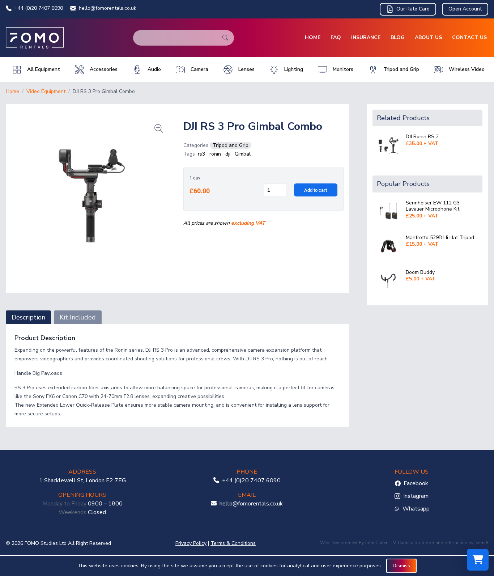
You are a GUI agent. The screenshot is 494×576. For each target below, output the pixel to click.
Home (312, 37)
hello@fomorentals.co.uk (107, 8)
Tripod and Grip (230, 145)
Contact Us (469, 37)
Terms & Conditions (233, 543)
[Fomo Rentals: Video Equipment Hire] (35, 37)
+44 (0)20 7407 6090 (38, 8)
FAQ (336, 37)
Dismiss (401, 565)
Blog (398, 37)
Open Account (465, 8)
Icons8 (481, 543)
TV (393, 543)
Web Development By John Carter (353, 543)
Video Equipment (45, 91)
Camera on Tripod (416, 543)
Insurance (365, 37)
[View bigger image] (92, 195)
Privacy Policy (190, 543)
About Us (428, 37)
